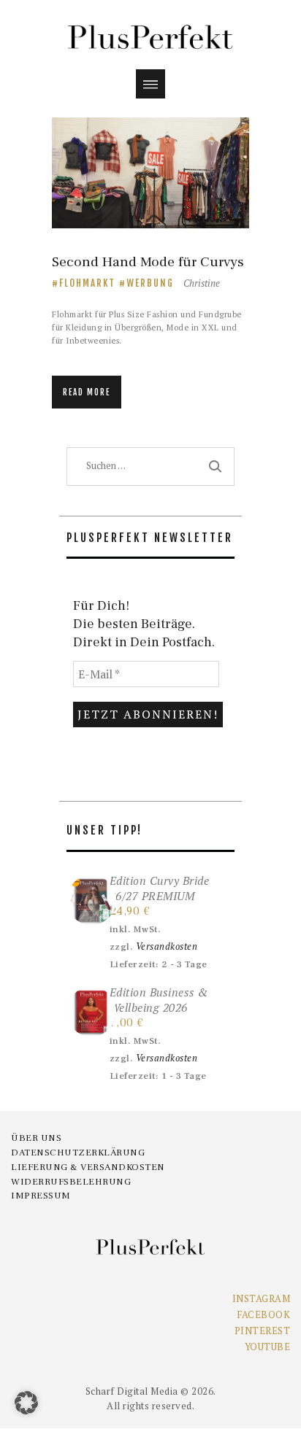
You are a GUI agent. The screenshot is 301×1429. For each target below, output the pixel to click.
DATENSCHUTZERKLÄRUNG (78, 1152)
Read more (86, 392)
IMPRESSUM (41, 1195)
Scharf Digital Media (131, 1391)
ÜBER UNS (36, 1138)
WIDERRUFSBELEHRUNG (71, 1182)
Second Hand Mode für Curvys (148, 262)
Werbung (150, 283)
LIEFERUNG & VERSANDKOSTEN (88, 1167)
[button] (26, 1402)
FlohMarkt (87, 283)
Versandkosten (167, 946)
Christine (201, 283)
